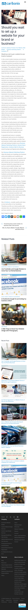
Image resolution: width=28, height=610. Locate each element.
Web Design (4, 326)
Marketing (4, 266)
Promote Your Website (17, 47)
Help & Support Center (6, 565)
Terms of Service (16, 598)
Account (16, 533)
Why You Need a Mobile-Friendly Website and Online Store (13, 228)
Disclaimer (15, 600)
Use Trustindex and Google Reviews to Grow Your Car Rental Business (13, 270)
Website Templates (18, 529)
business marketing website (14, 49)
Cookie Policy (9, 600)
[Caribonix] (10, 4)
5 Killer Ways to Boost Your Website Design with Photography (12, 330)
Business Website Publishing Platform (14, 152)
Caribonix (7, 202)
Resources (3, 562)
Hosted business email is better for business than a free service (13, 224)
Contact (10, 602)
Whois (2, 575)
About (15, 522)
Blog (2, 560)
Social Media (4, 296)
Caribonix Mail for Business (16, 147)
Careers (16, 531)
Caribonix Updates (6, 47)
